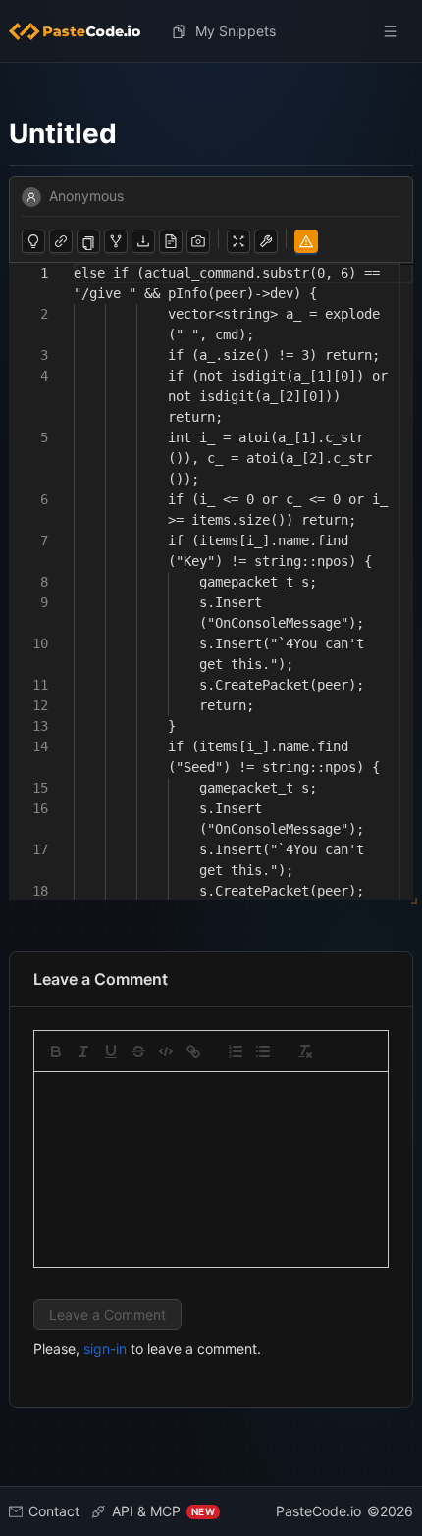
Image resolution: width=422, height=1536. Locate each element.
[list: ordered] (235, 1051)
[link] (193, 1051)
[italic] (83, 1051)
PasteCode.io (318, 1511)
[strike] (138, 1051)
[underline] (111, 1051)
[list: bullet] (263, 1051)
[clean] (305, 1051)
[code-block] (166, 1051)
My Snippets (235, 31)
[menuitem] (82, 31)
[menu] (211, 31)
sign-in (105, 1348)
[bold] (56, 1051)
